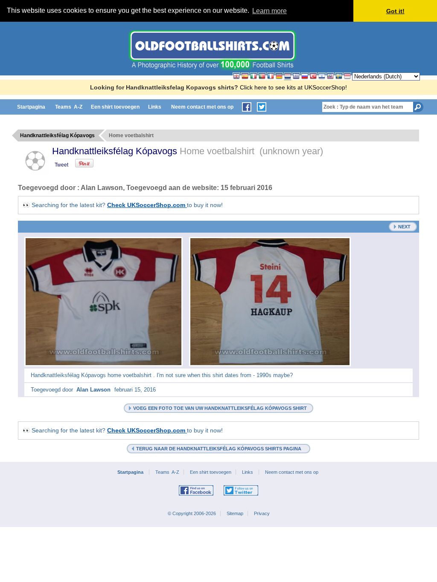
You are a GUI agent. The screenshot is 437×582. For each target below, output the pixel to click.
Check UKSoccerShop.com (147, 205)
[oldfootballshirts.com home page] (212, 68)
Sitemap (235, 513)
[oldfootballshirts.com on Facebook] (246, 107)
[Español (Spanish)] (245, 76)
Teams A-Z (68, 107)
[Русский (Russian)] (305, 76)
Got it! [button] (395, 11)
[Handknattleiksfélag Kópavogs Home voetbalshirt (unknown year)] (103, 301)
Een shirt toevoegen (115, 107)
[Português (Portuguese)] (262, 76)
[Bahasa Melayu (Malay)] (330, 76)
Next (404, 226)
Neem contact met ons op (203, 107)
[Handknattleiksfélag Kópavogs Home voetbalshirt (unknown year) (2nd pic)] (270, 301)
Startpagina (32, 107)
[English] (236, 76)
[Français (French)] (270, 76)
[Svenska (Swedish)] (339, 76)
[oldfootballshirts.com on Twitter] (261, 107)
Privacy (262, 513)
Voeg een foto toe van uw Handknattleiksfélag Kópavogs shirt (220, 408)
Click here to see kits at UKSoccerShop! (293, 87)
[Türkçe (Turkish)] (313, 76)
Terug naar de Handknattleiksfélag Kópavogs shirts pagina (220, 448)
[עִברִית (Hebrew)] (322, 76)
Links (155, 107)
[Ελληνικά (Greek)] (296, 76)
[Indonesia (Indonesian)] (347, 76)
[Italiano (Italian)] (253, 76)
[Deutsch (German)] (279, 76)
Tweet (61, 165)
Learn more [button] (269, 10)
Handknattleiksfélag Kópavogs (116, 151)
